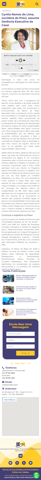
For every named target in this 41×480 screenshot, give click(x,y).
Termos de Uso (9, 470)
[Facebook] (10, 463)
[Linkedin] (30, 463)
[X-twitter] (24, 463)
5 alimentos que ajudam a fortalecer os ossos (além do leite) (26, 288)
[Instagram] (17, 463)
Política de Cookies (20, 472)
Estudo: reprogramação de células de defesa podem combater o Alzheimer (26, 277)
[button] (37, 4)
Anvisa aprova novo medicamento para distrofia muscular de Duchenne (26, 300)
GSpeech (36, 70)
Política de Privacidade (27, 470)
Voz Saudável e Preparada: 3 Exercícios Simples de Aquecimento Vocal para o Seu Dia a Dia (26, 312)
